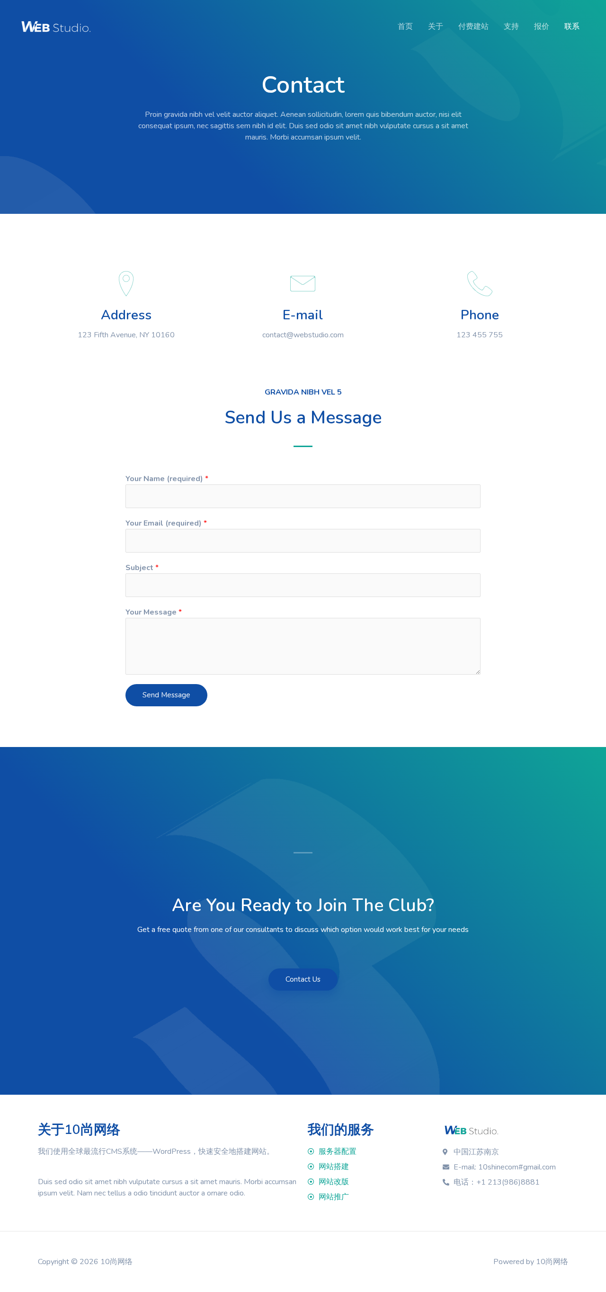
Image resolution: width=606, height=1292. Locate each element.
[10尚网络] (55, 26)
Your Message (153, 612)
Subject (142, 568)
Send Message (166, 695)
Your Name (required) (166, 479)
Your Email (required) (166, 523)
